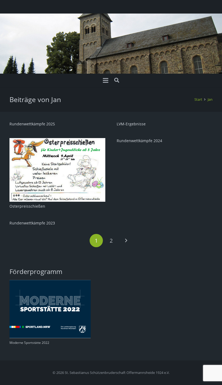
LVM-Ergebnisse (131, 123)
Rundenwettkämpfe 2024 (139, 140)
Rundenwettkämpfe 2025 (32, 123)
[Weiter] (125, 240)
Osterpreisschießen (27, 206)
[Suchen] (116, 80)
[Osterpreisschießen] (57, 141)
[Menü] (105, 80)
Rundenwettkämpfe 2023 (32, 223)
